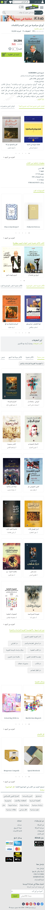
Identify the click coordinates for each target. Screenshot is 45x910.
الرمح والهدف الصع (11, 275)
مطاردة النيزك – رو (11, 571)
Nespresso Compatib (11, 771)
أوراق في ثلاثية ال (33, 275)
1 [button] (29, 153)
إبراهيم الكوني (11, 447)
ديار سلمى (33, 571)
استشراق (38, 796)
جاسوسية (8, 800)
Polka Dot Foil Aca (33, 227)
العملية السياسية (35, 800)
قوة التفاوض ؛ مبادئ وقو (33, 324)
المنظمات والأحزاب (20, 800)
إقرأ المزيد (41, 99)
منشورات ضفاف (23, 663)
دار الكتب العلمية (35, 650)
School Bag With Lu (11, 718)
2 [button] (25, 153)
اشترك (15, 896)
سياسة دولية (24, 805)
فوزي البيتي (32, 575)
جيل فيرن (11, 575)
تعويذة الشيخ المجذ (33, 614)
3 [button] (22, 153)
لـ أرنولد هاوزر (11, 148)
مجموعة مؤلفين (10, 617)
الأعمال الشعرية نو (33, 444)
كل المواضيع (10, 787)
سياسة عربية (12, 805)
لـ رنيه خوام (11, 327)
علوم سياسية (34, 809)
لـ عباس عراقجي (33, 327)
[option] (33, 130)
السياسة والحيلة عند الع (11, 324)
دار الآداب (38, 663)
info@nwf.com (38, 877)
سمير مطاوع (38, 28)
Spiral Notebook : (33, 771)
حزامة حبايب (11, 490)
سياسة (42, 790)
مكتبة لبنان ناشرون (14, 656)
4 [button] (19, 153)
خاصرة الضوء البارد (11, 529)
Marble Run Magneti (33, 718)
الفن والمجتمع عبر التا (11, 144)
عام (4, 805)
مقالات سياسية (11, 809)
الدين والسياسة (27, 796)
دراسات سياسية (37, 805)
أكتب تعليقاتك (37, 343)
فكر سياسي (23, 809)
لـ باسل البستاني (33, 148)
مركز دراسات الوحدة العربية (14, 650)
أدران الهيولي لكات (33, 529)
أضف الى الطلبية (13, 54)
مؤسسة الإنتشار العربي (34, 656)
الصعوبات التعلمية (11, 614)
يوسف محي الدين (33, 405)
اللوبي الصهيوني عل (33, 486)
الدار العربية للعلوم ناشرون (32, 636)
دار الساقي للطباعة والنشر (33, 643)
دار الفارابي (14, 643)
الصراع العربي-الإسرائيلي (11, 796)
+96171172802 (38, 874)
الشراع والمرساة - (11, 401)
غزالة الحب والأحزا (12, 486)
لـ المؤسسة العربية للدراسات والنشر (31, 363)
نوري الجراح (32, 447)
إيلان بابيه (32, 490)
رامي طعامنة (10, 532)
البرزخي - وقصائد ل (33, 401)
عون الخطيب (32, 532)
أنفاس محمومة (11, 444)
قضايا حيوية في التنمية (33, 144)
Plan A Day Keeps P (11, 227)
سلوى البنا (32, 617)
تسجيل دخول (37, 2)
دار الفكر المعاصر (35, 670)
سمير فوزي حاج (11, 405)
